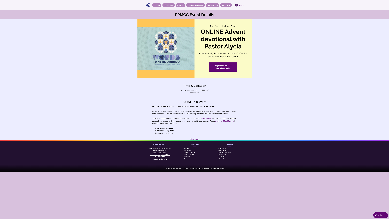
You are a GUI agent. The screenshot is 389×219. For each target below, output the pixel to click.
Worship (186, 148)
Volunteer (187, 156)
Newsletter (222, 154)
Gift (185, 158)
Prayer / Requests (225, 152)
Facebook (222, 156)
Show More (194, 139)
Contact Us (222, 148)
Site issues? (220, 168)
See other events (223, 68)
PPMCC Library (189, 154)
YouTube (221, 158)
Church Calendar (189, 153)
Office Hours (223, 150)
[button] (180, 5)
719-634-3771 (160, 157)
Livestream (187, 150)
